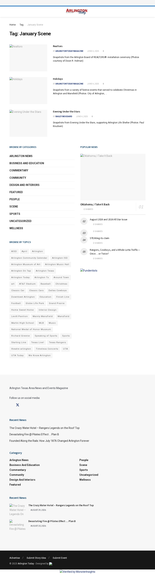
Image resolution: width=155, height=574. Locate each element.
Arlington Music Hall (57, 264)
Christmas (61, 284)
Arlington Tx (42, 277)
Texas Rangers (57, 342)
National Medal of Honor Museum (31, 329)
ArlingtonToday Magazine (69, 51)
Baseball (46, 284)
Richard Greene (20, 336)
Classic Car (17, 290)
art (12, 284)
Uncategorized (20, 221)
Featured (16, 192)
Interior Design (48, 310)
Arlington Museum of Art (25, 264)
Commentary (18, 170)
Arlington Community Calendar (29, 258)
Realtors (58, 46)
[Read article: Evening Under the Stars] (28, 123)
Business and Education (26, 163)
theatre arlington (21, 349)
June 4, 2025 (93, 51)
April (24, 251)
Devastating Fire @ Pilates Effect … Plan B (34, 434)
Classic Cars (36, 290)
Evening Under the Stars (66, 111)
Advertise (14, 557)
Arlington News (21, 156)
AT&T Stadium (27, 284)
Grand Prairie (57, 303)
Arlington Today (20, 277)
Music (52, 323)
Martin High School (22, 323)
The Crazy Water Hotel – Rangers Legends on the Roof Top (44, 427)
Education (45, 297)
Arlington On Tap (21, 271)
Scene (13, 206)
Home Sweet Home (22, 310)
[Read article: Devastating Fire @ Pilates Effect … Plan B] (17, 526)
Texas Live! (37, 342)
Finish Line (62, 297)
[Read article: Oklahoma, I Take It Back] (113, 177)
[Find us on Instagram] (24, 405)
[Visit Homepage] (76, 12)
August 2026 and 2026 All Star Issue (108, 219)
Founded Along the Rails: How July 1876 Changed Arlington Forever (49, 440)
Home (12, 24)
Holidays (58, 78)
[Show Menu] (77, 3)
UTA (65, 349)
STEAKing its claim (99, 238)
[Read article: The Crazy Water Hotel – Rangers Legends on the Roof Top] (17, 510)
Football (16, 303)
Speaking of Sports (46, 336)
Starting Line (18, 342)
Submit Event (60, 557)
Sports (14, 213)
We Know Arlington (40, 355)
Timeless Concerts (47, 349)
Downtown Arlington (23, 297)
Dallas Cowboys (58, 290)
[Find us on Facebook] (10, 405)
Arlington (37, 251)
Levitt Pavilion (19, 316)
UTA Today (17, 355)
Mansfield (63, 316)
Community (17, 177)
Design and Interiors (24, 184)
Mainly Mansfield (43, 316)
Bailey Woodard (64, 116)
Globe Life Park (35, 303)
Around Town (61, 277)
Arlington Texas (45, 271)
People (14, 199)
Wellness (16, 228)
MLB (41, 323)
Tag (21, 24)
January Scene (35, 24)
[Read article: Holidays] (28, 90)
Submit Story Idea (36, 557)
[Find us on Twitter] (17, 405)
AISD (14, 251)
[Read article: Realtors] (28, 57)
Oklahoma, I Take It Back (95, 204)
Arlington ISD (60, 258)
